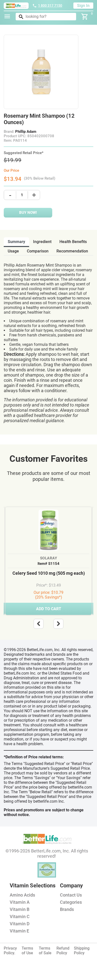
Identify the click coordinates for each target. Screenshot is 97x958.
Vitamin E (19, 930)
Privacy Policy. (10, 950)
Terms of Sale (45, 950)
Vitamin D (20, 923)
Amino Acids (22, 895)
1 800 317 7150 (50, 5)
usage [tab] (13, 251)
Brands (67, 909)
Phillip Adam (25, 131)
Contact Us (71, 895)
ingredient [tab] (42, 241)
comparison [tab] (37, 251)
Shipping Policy (82, 950)
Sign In (83, 5)
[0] (85, 16)
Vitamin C (20, 916)
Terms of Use (27, 950)
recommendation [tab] (72, 251)
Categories (71, 902)
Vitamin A (20, 902)
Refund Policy (62, 950)
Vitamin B (19, 909)
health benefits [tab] (73, 241)
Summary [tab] (16, 241)
